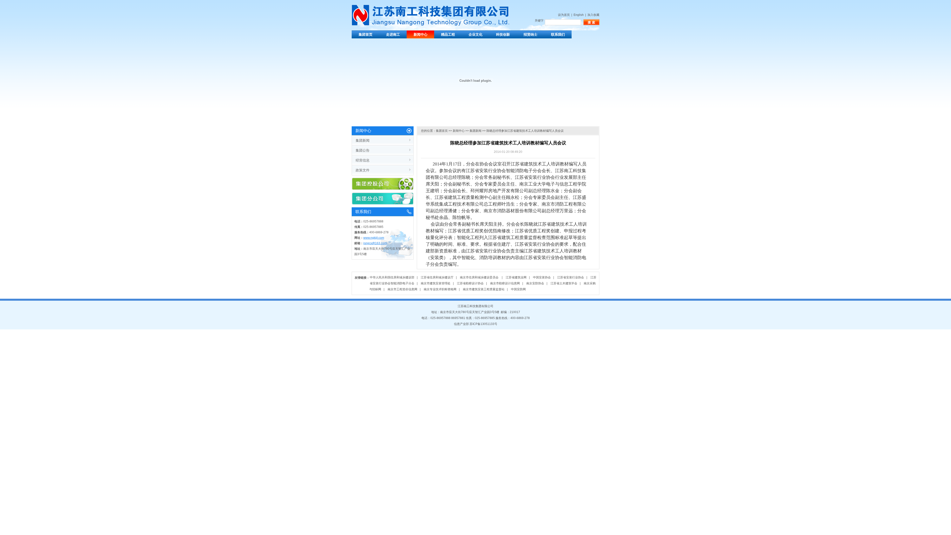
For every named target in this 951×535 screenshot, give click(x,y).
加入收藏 (593, 15)
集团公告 (363, 150)
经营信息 (363, 160)
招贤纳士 (530, 34)
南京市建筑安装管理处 (435, 283)
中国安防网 (518, 289)
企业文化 (475, 34)
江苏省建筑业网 (516, 277)
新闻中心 (420, 34)
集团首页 (365, 34)
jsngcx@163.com (375, 243)
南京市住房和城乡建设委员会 (479, 277)
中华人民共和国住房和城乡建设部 (392, 277)
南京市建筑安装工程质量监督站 (483, 289)
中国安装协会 (542, 277)
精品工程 (448, 34)
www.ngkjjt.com (373, 238)
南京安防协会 (535, 283)
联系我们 (558, 34)
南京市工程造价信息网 (402, 289)
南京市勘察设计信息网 (505, 283)
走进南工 (393, 34)
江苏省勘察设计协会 (470, 283)
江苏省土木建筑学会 (564, 283)
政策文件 (363, 170)
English (579, 15)
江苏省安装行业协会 (570, 277)
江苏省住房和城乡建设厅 (437, 277)
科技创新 (503, 34)
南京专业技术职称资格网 (440, 289)
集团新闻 (363, 140)
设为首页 (564, 15)
